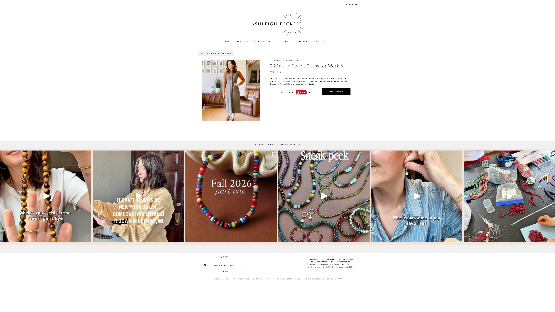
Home (226, 41)
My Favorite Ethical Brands (295, 41)
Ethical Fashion (276, 61)
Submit (224, 272)
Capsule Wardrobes (264, 41)
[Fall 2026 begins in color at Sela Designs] (231, 196)
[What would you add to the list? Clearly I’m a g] (416, 196)
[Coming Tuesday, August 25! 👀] (324, 196)
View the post (336, 92)
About (226, 279)
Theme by (332, 279)
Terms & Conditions (314, 279)
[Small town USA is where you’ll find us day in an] (138, 196)
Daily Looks (242, 41)
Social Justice (323, 41)
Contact (269, 279)
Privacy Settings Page (288, 279)
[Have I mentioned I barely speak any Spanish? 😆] (509, 196)
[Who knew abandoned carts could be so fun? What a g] (45, 196)
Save (303, 92)
